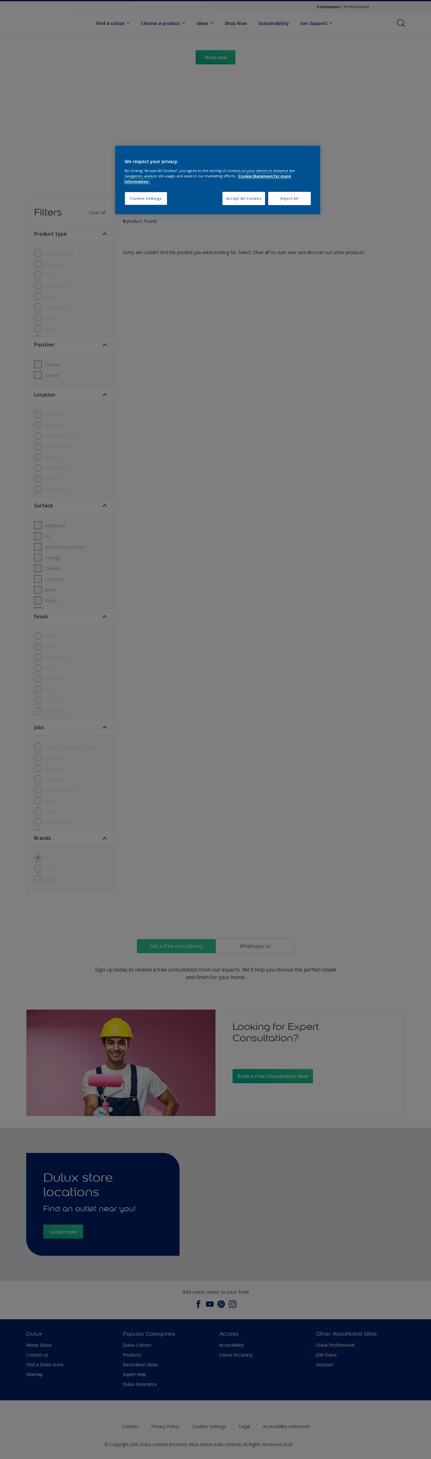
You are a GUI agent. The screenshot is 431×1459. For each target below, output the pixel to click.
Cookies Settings (146, 198)
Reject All (289, 198)
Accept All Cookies (243, 198)
